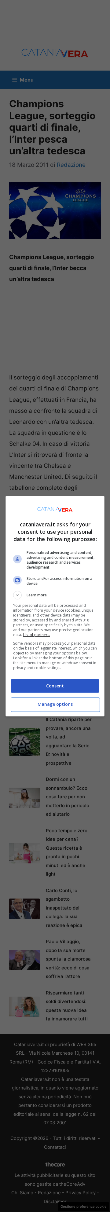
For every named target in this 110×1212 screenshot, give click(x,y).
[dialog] (55, 606)
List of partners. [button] (36, 634)
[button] (55, 595)
